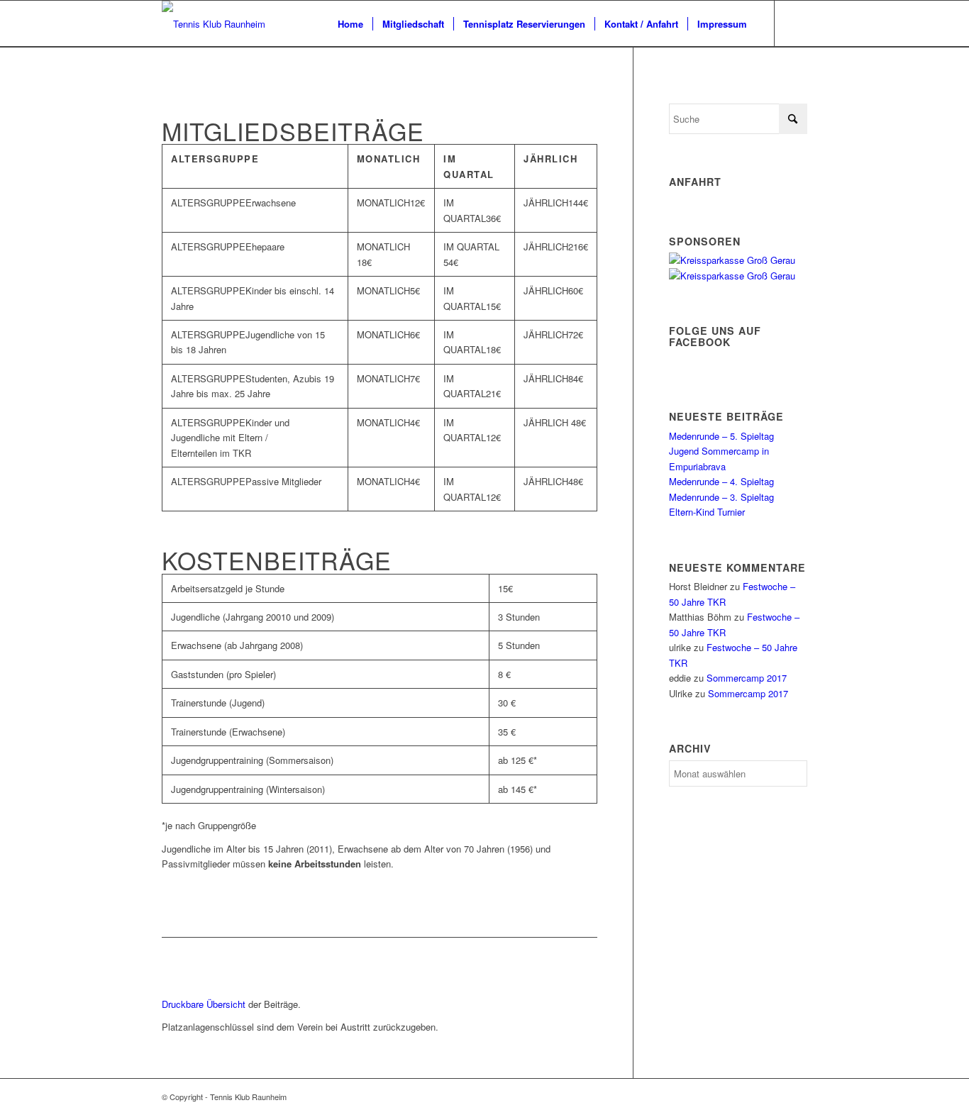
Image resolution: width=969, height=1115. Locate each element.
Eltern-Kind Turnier (707, 511)
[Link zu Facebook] (796, 23)
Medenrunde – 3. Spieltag (721, 497)
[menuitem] (350, 24)
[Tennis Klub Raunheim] (213, 24)
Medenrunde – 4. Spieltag (721, 481)
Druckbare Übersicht (203, 1004)
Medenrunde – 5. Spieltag (721, 436)
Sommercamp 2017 (747, 677)
